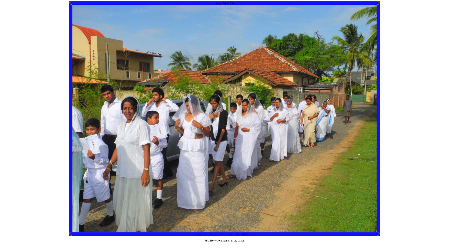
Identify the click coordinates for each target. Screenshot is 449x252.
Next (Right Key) (246, 234)
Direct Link (226, 234)
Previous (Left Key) (204, 234)
